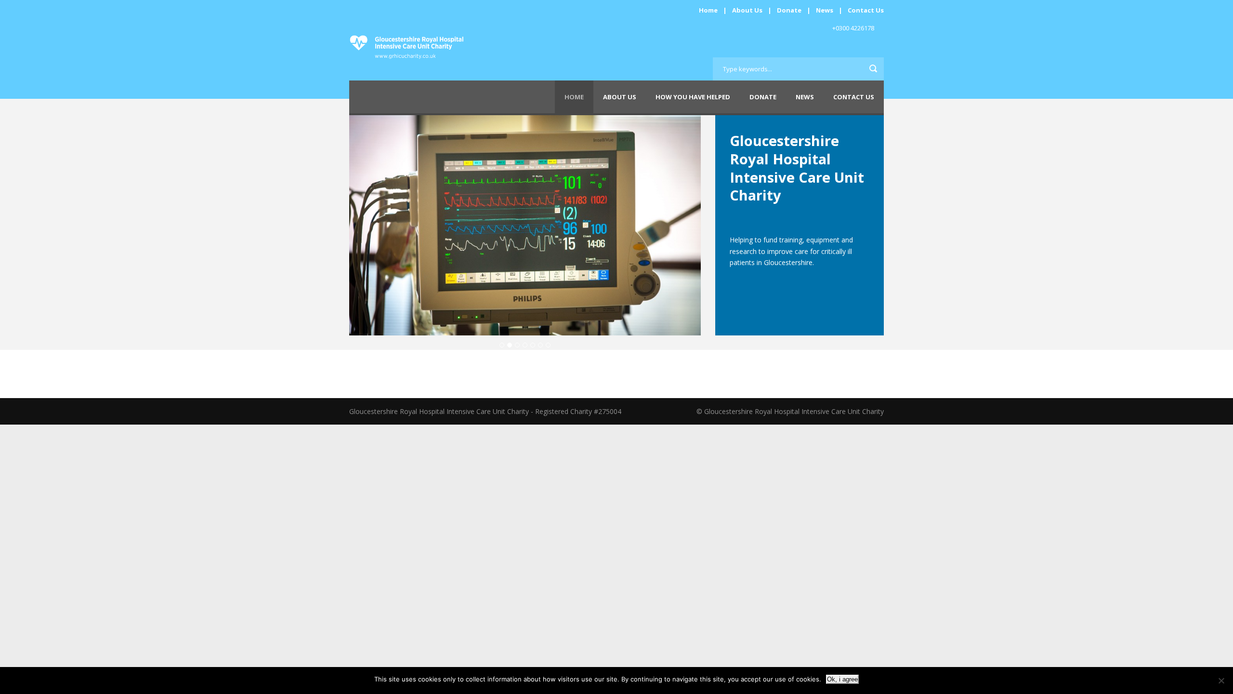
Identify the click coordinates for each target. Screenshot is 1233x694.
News (824, 10)
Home (708, 10)
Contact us (853, 97)
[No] (1221, 680)
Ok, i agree (842, 679)
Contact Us (866, 10)
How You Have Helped (693, 97)
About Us (747, 10)
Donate (789, 10)
